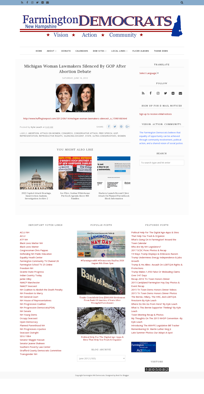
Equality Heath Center (31, 257)
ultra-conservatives (104, 136)
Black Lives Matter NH (31, 243)
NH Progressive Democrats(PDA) (37, 307)
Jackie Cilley (25, 278)
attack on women (50, 133)
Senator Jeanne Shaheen (32, 343)
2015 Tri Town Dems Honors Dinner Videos (154, 289)
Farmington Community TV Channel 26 (39, 260)
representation (29, 136)
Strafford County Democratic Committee (40, 350)
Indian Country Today (31, 275)
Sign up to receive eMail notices (155, 113)
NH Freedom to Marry (31, 293)
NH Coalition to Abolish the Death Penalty (41, 289)
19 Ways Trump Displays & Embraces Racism (154, 253)
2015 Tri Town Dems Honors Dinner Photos (154, 293)
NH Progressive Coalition (33, 303)
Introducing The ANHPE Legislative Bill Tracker (155, 325)
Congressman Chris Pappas (34, 250)
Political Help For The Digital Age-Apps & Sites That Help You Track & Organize (102, 338)
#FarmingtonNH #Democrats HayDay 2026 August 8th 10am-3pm (102, 262)
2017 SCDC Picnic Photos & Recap (148, 250)
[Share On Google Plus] (127, 126)
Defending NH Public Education (36, 253)
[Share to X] (115, 126)
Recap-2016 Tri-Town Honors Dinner (150, 278)
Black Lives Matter (29, 246)
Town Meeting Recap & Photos (147, 314)
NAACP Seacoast (28, 286)
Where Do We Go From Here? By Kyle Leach (154, 303)
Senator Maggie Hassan (32, 339)
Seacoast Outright (29, 332)
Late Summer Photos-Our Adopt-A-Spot (152, 332)
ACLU (22, 235)
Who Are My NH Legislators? (146, 246)
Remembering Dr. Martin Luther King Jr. (151, 328)
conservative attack (86, 133)
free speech (105, 133)
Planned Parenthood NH (32, 325)
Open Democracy (29, 321)
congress (67, 133)
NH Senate (25, 311)
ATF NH (24, 239)
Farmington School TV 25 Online (36, 264)
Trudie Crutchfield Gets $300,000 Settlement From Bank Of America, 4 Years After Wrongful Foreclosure (102, 300)
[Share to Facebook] (108, 126)
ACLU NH (24, 232)
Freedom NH (26, 268)
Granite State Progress (32, 271)
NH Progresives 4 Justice (33, 328)
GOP (115, 133)
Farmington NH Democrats (94, 375)
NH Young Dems (28, 314)
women (122, 136)
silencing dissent (74, 136)
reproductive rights (51, 136)
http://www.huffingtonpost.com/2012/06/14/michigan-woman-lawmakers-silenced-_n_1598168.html (75, 118)
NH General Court (29, 296)
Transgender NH (28, 354)
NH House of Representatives (35, 300)
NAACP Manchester (30, 282)
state (88, 136)
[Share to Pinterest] (121, 126)
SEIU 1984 (25, 336)
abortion (33, 133)
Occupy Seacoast (28, 318)
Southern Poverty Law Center (35, 346)
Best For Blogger (122, 375)
